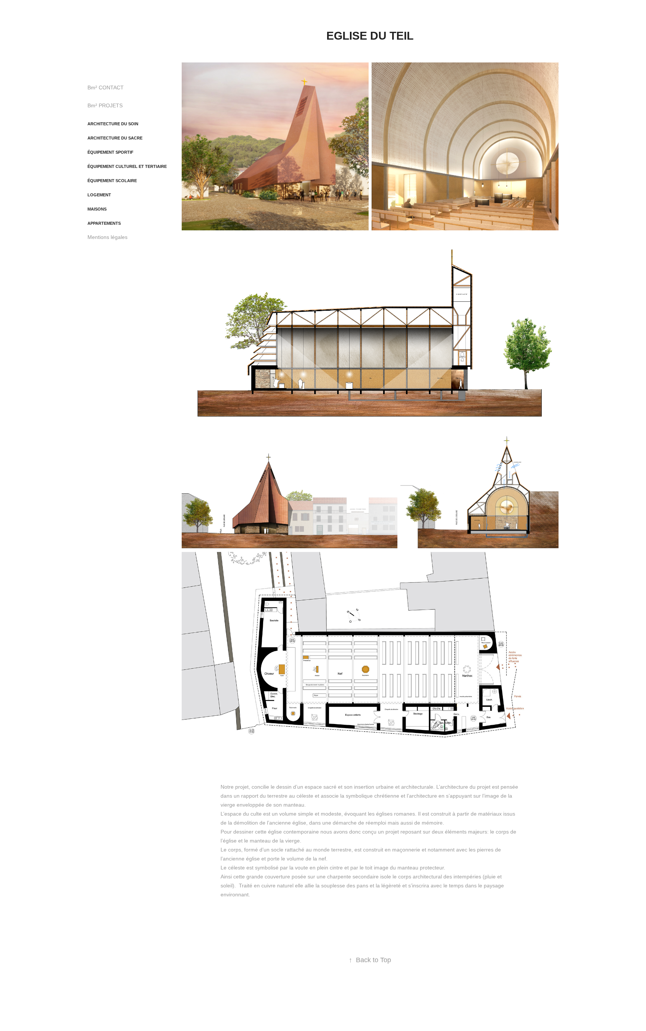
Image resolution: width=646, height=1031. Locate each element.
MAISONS (97, 209)
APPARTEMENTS (104, 223)
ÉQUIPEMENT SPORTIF (110, 152)
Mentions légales (107, 237)
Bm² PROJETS (105, 105)
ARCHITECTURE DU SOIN (112, 124)
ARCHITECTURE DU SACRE (114, 138)
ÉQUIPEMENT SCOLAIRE (112, 180)
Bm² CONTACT (105, 87)
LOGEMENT (99, 195)
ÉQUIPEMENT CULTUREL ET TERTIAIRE (127, 166)
